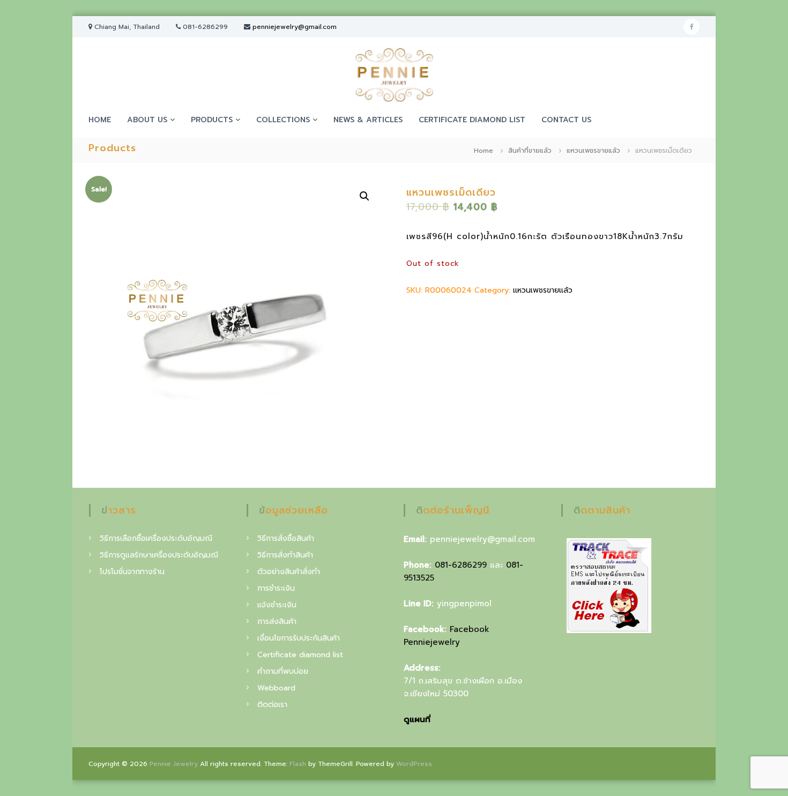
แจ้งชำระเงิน (276, 605)
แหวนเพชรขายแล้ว (593, 150)
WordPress (414, 764)
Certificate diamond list (472, 119)
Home (483, 150)
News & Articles (368, 119)
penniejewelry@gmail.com (294, 27)
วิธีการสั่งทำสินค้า (285, 555)
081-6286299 (461, 565)
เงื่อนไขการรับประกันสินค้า (298, 638)
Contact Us (566, 119)
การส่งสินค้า (276, 621)
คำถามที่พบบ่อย (282, 671)
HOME (99, 119)
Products (212, 119)
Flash (297, 764)
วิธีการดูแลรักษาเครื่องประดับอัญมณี (159, 555)
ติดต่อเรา (272, 704)
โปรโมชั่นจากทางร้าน (132, 571)
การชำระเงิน (276, 588)
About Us (147, 119)
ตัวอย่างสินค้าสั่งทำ (288, 571)
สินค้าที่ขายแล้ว (530, 150)
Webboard (276, 688)
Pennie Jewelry (174, 764)
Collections (283, 119)
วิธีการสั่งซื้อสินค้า (285, 538)
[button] (364, 196)
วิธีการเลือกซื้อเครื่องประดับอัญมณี (156, 538)
